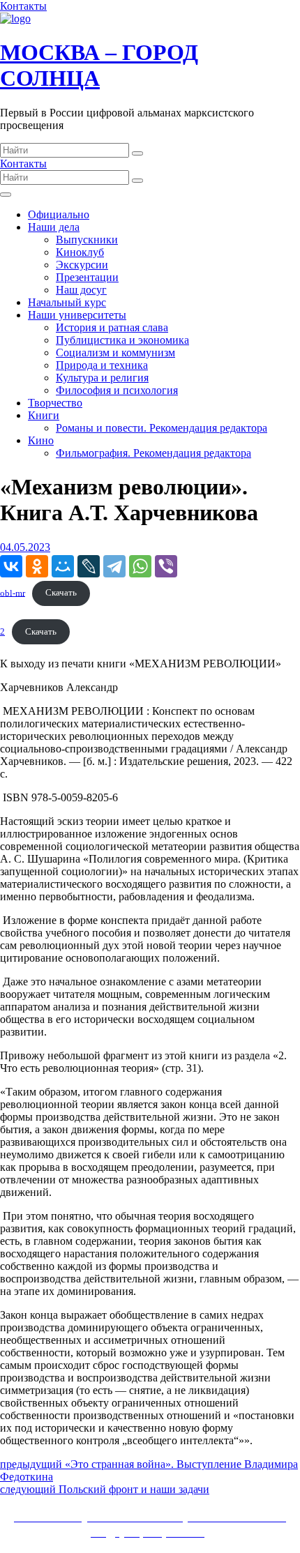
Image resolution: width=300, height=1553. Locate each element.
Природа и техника (102, 365)
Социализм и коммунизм (115, 352)
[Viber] (166, 566)
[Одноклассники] (37, 566)
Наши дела (54, 227)
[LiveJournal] (88, 566)
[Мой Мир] (63, 566)
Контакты (23, 6)
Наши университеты (77, 315)
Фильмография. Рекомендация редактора (153, 453)
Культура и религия (102, 378)
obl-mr (12, 593)
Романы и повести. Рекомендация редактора (161, 428)
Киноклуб (80, 252)
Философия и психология (117, 390)
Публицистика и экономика (122, 340)
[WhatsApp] (140, 566)
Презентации (87, 277)
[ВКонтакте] (11, 566)
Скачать (61, 593)
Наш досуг (81, 290)
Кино (41, 440)
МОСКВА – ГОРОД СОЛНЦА (99, 65)
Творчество (55, 403)
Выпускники (87, 239)
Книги (43, 415)
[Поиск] (137, 153)
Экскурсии (82, 265)
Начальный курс (67, 302)
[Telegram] (114, 566)
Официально (58, 214)
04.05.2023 (25, 547)
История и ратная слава (112, 327)
